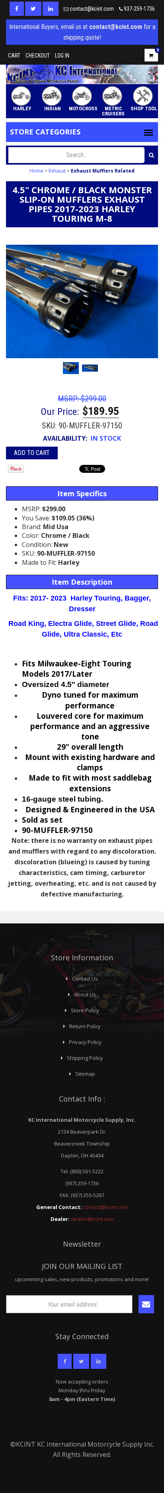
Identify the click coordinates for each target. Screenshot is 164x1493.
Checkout (37, 55)
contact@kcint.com (92, 9)
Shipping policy (85, 1057)
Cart (14, 55)
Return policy (85, 1026)
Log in (62, 55)
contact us (85, 978)
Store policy (85, 1010)
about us (85, 994)
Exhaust (57, 170)
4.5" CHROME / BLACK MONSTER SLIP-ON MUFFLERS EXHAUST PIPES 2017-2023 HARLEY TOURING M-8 (82, 204)
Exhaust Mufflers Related (103, 170)
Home (36, 170)
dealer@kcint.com (92, 1218)
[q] (152, 155)
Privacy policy (85, 1042)
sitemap (85, 1073)
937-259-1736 (139, 9)
